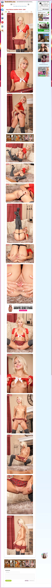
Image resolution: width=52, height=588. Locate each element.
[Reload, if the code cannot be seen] (27, 580)
